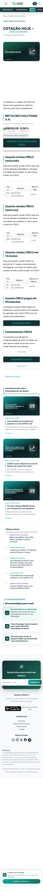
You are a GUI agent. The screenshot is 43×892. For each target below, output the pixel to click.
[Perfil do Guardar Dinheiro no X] (21, 740)
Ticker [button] (8, 188)
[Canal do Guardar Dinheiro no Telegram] (29, 740)
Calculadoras (8, 9)
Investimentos (21, 9)
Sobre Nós (21, 721)
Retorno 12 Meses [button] (34, 280)
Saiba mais (11, 877)
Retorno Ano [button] (35, 234)
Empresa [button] (20, 188)
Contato (21, 729)
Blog (32, 9)
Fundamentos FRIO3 (21, 359)
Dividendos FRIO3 (21, 323)
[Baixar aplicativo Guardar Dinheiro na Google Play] (13, 709)
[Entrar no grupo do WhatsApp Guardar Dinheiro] (13, 740)
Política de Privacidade (21, 724)
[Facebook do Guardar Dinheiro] (25, 740)
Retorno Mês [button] (35, 188)
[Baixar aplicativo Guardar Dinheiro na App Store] (30, 709)
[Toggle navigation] (6, 3)
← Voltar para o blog (11, 376)
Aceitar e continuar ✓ (21, 881)
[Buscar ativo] (40, 3)
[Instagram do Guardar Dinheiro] (17, 740)
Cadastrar (35, 682)
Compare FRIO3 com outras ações (22, 143)
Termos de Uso (21, 726)
